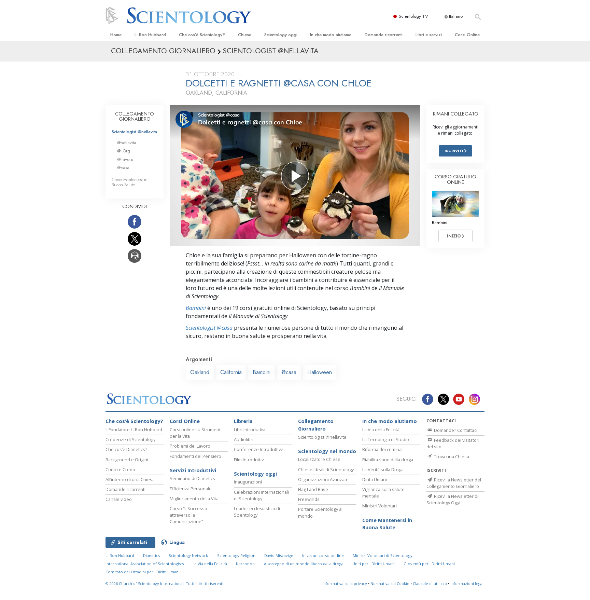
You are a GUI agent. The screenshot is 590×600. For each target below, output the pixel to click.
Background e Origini (127, 459)
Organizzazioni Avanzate (323, 479)
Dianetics (151, 555)
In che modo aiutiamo (331, 34)
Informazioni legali (467, 583)
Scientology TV (413, 16)
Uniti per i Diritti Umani (373, 563)
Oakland (199, 372)
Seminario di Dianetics (192, 478)
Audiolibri (243, 439)
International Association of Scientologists (145, 563)
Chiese (244, 34)
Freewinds (309, 499)
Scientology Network (188, 555)
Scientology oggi (280, 34)
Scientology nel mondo (327, 451)
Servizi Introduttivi (193, 470)
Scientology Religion (236, 555)
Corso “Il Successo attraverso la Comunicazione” (188, 514)
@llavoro (125, 159)
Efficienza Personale (191, 489)
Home (116, 34)
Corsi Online (467, 34)
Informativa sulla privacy (344, 583)
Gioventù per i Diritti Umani (429, 563)
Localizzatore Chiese (319, 459)
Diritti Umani (374, 479)
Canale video (119, 499)
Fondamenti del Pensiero (195, 456)
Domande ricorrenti (384, 34)
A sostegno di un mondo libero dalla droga (303, 563)
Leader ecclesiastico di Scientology (257, 511)
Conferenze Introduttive (258, 449)
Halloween (319, 372)
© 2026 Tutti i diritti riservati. (165, 583)
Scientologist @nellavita (134, 131)
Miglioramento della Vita (194, 498)
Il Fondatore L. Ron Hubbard (134, 429)
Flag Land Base (313, 489)
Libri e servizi (429, 34)
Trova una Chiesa (451, 456)
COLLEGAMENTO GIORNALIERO (134, 116)
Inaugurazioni (248, 482)
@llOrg (123, 151)
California (231, 372)
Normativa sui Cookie (389, 583)
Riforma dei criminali (383, 449)
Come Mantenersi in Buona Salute (130, 182)
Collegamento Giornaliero (316, 425)
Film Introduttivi (249, 459)
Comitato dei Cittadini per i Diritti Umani (143, 571)
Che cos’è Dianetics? (126, 449)
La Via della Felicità (380, 429)
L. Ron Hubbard (150, 34)
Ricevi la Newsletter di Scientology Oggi (452, 499)
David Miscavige (278, 555)
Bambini (196, 308)
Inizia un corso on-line (323, 555)
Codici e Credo (120, 469)
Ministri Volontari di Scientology (382, 555)
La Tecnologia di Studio (385, 439)
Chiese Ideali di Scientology (326, 469)
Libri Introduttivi (249, 429)
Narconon (245, 563)
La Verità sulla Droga (383, 469)
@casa (288, 372)
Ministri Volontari (379, 506)
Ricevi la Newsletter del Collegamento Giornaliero (453, 483)
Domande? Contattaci (455, 430)
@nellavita (126, 142)
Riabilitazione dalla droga (387, 459)
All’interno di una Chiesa (130, 479)
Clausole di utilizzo (430, 583)
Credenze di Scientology (130, 439)
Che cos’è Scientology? (202, 34)
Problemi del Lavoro (190, 446)
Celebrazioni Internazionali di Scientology (261, 495)
